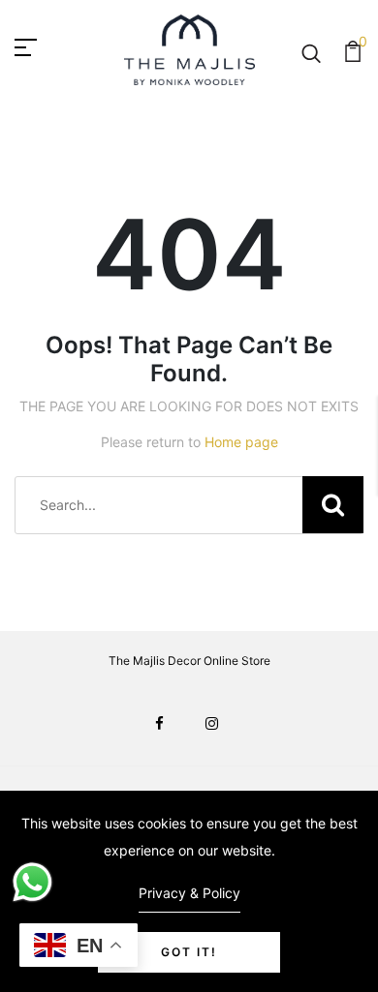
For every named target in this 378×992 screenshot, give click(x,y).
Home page (241, 442)
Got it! (189, 952)
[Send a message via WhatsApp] (32, 882)
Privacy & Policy (189, 893)
